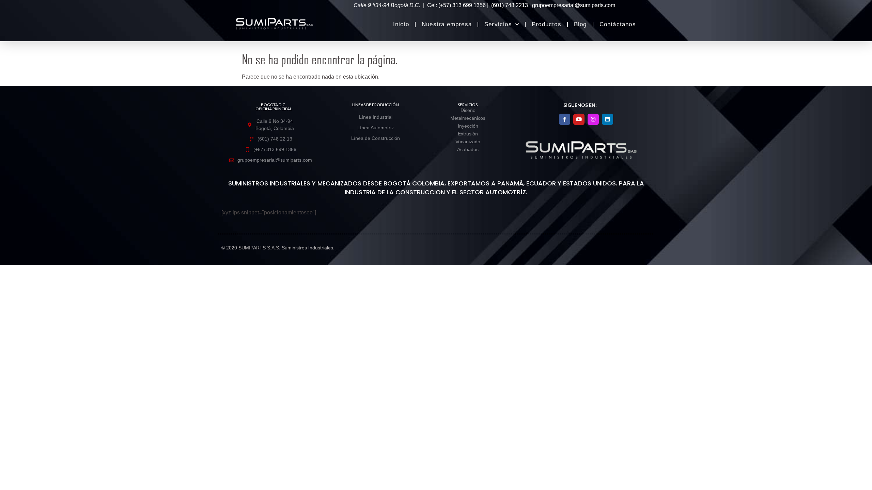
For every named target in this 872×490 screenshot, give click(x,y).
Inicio (401, 24)
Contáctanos (618, 24)
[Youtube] (579, 119)
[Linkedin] (607, 119)
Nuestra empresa (447, 24)
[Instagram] (593, 119)
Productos (546, 24)
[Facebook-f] (564, 119)
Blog (580, 24)
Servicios (498, 24)
